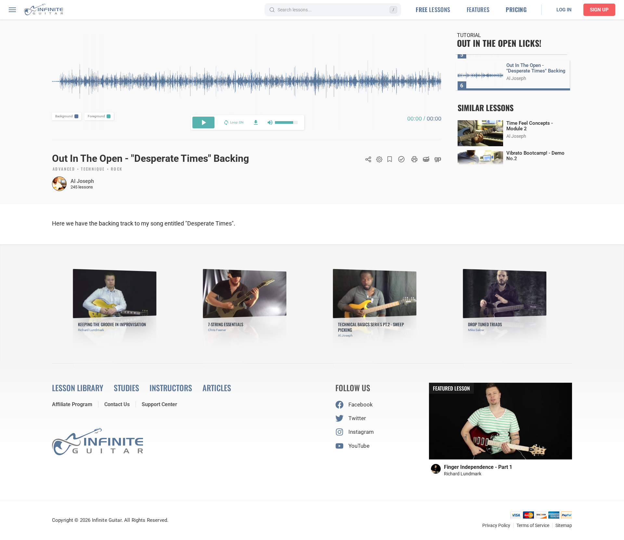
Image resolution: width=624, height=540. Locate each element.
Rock (117, 169)
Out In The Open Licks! (499, 43)
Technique (93, 169)
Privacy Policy (496, 525)
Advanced (64, 169)
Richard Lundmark (462, 473)
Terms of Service (532, 525)
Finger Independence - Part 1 (478, 467)
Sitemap (563, 525)
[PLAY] (203, 122)
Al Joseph (82, 181)
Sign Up (599, 10)
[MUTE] (270, 122)
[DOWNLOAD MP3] (256, 122)
